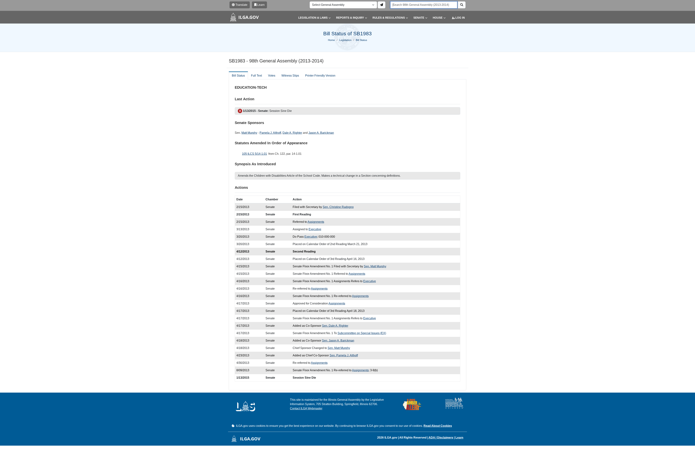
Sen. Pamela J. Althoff (344, 355)
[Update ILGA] (381, 4)
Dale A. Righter (292, 132)
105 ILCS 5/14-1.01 (254, 153)
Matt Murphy (249, 132)
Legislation (345, 40)
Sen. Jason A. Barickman (338, 340)
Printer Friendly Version (320, 75)
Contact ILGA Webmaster (306, 408)
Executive (315, 229)
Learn (459, 437)
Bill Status (238, 75)
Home (331, 40)
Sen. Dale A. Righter (335, 325)
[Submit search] (462, 4)
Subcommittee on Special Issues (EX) (362, 333)
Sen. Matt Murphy (375, 266)
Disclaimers (445, 437)
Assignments (316, 221)
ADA (432, 437)
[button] (312, 18)
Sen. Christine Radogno (338, 207)
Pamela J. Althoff (270, 132)
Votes (271, 75)
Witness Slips (290, 75)
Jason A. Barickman (321, 132)
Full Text (256, 75)
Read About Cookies (438, 425)
